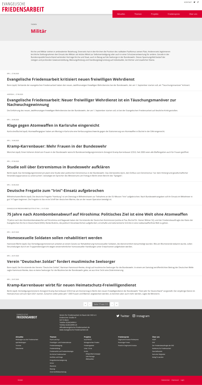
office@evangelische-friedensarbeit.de (75, 327)
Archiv (86, 351)
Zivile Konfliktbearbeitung (58, 372)
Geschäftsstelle (157, 351)
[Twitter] (194, 2)
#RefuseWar (90, 359)
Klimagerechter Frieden (91, 342)
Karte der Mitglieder (158, 354)
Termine (18, 345)
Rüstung (52, 369)
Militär (52, 363)
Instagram (143, 316)
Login (182, 380)
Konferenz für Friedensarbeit (161, 348)
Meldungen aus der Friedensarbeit (27, 340)
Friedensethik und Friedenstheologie (61, 351)
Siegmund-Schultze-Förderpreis (128, 340)
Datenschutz (165, 380)
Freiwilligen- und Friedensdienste (60, 342)
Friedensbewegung (56, 345)
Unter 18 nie (88, 348)
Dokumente (19, 348)
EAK (153, 342)
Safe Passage (90, 356)
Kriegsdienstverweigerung (58, 360)
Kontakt (188, 2)
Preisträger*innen (124, 342)
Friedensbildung (55, 348)
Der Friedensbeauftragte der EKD (163, 345)
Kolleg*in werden (157, 357)
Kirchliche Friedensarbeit (58, 354)
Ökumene (53, 366)
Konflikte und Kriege (56, 357)
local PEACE (88, 340)
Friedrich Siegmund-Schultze (127, 345)
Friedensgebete (89, 345)
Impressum (175, 380)
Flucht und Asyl (55, 340)
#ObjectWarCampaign (93, 354)
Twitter (124, 316)
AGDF (154, 340)
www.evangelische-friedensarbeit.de (74, 330)
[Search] (198, 2)
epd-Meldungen (21, 342)
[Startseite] (23, 7)
